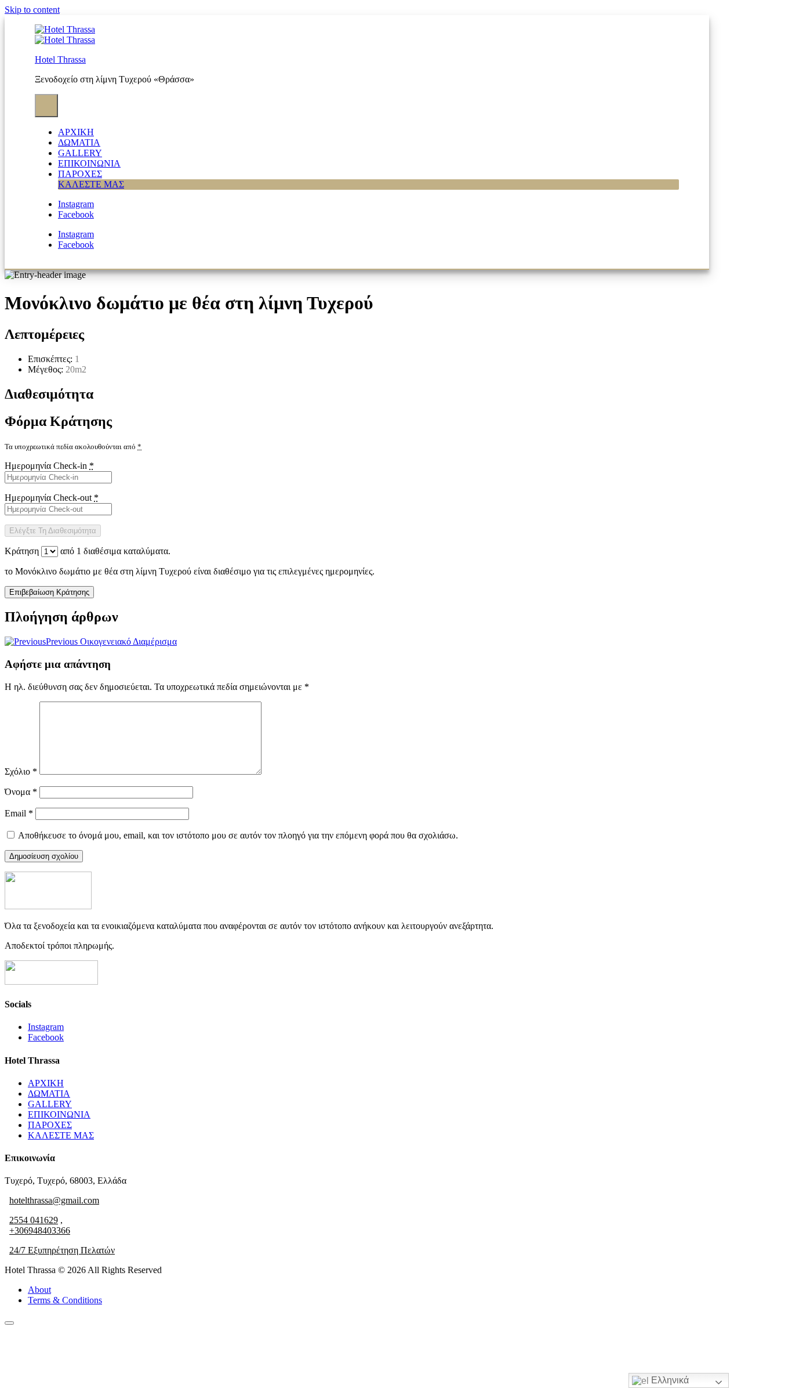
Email (19, 813)
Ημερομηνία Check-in (49, 466)
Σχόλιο (21, 771)
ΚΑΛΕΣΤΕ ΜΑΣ (91, 184)
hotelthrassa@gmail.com (54, 1200)
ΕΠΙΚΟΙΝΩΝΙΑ (89, 163)
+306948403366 (39, 1230)
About (39, 1290)
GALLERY (80, 153)
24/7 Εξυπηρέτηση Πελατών (62, 1250)
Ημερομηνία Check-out (52, 498)
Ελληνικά (669, 1380)
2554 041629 (33, 1220)
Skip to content (32, 10)
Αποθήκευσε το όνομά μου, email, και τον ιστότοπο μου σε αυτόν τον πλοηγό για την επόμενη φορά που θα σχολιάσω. (238, 835)
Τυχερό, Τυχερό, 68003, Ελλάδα (65, 1180)
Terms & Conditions (65, 1300)
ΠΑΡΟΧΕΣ (80, 174)
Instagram (46, 1027)
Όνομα (21, 792)
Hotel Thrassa (60, 59)
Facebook (46, 1037)
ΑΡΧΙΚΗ (76, 132)
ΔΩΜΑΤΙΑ (79, 142)
